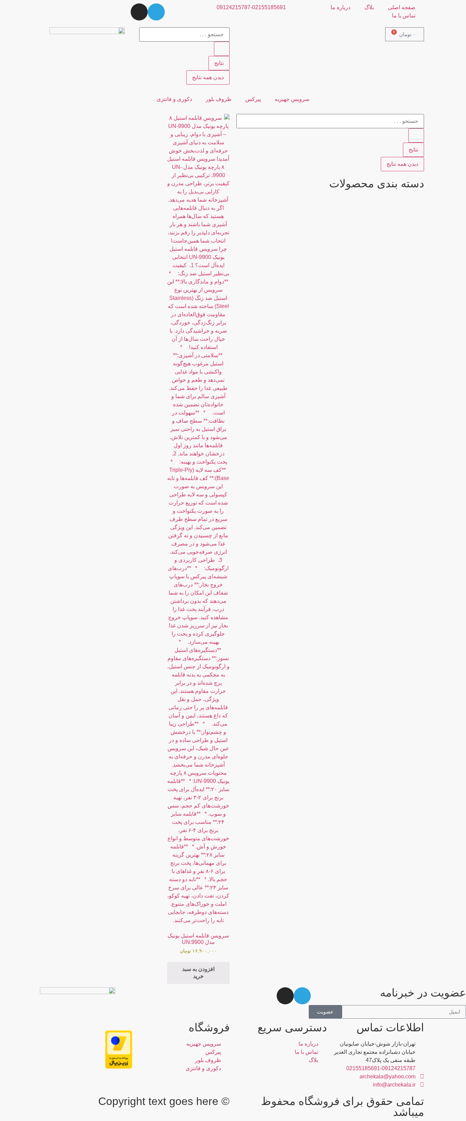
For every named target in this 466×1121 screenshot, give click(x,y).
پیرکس (253, 99)
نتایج (219, 63)
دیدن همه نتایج (208, 77)
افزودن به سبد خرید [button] (198, 972)
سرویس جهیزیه (292, 99)
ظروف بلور (219, 99)
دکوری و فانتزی (174, 99)
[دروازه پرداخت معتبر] (118, 1067)
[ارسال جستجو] (222, 49)
